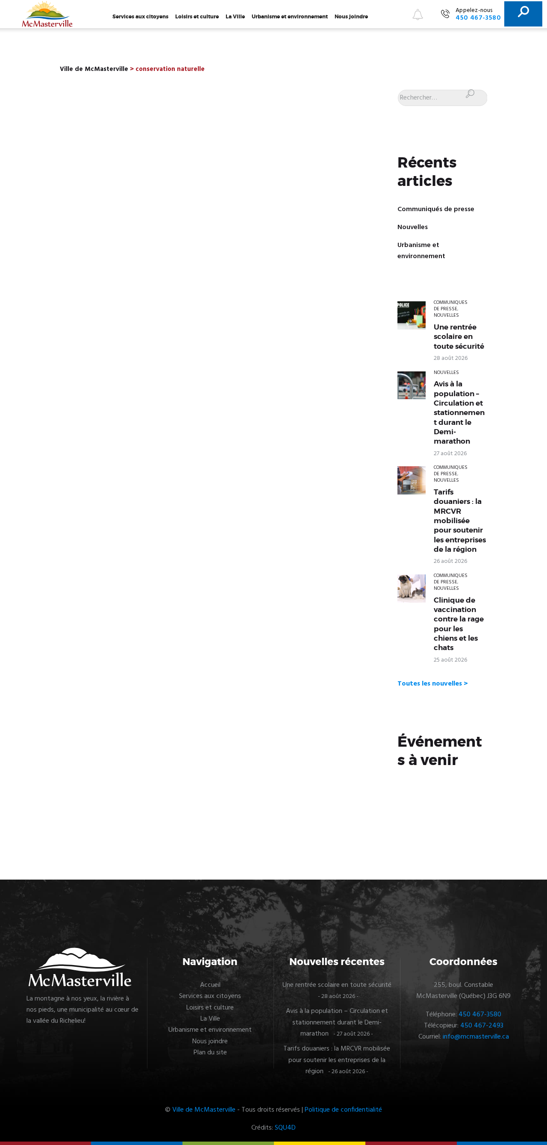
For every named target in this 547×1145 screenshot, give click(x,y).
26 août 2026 (450, 561)
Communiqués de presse (435, 209)
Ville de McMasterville (203, 1110)
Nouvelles (412, 227)
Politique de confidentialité (343, 1110)
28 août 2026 (451, 358)
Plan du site (210, 1052)
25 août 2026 (450, 660)
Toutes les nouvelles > (432, 683)
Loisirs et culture (197, 17)
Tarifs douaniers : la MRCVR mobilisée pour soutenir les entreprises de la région (460, 520)
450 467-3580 (480, 1014)
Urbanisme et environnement (290, 17)
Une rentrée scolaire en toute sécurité (459, 336)
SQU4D (285, 1127)
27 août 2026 (450, 454)
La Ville (235, 17)
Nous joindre (351, 17)
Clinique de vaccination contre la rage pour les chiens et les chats (459, 624)
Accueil (210, 985)
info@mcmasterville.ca (476, 1036)
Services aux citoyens (140, 17)
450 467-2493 (481, 1025)
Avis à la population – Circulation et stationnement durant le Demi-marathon (459, 412)
